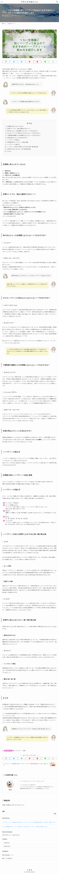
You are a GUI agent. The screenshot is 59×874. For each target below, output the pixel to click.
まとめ (9, 151)
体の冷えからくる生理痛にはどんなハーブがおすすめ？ (22, 130)
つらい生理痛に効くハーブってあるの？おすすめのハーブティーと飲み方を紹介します (24, 826)
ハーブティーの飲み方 (13, 140)
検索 (3, 811)
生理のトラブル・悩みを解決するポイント (19, 128)
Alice (10, 789)
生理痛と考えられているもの (15, 126)
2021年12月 (7, 846)
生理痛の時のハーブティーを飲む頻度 (17, 142)
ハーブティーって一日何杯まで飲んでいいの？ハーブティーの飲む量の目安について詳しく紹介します (28, 822)
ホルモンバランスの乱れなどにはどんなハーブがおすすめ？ (23, 133)
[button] (57, 2)
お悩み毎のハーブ (8, 15)
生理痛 (24, 750)
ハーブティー (18, 750)
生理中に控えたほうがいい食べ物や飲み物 (19, 149)
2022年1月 (6, 842)
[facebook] (27, 870)
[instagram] (31, 870)
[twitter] (29, 870)
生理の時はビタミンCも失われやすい (17, 137)
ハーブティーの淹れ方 (13, 144)
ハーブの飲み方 (8, 858)
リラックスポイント (29, 2)
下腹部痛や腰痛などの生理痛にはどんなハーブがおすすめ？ (23, 135)
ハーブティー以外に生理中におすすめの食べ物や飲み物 (22, 146)
